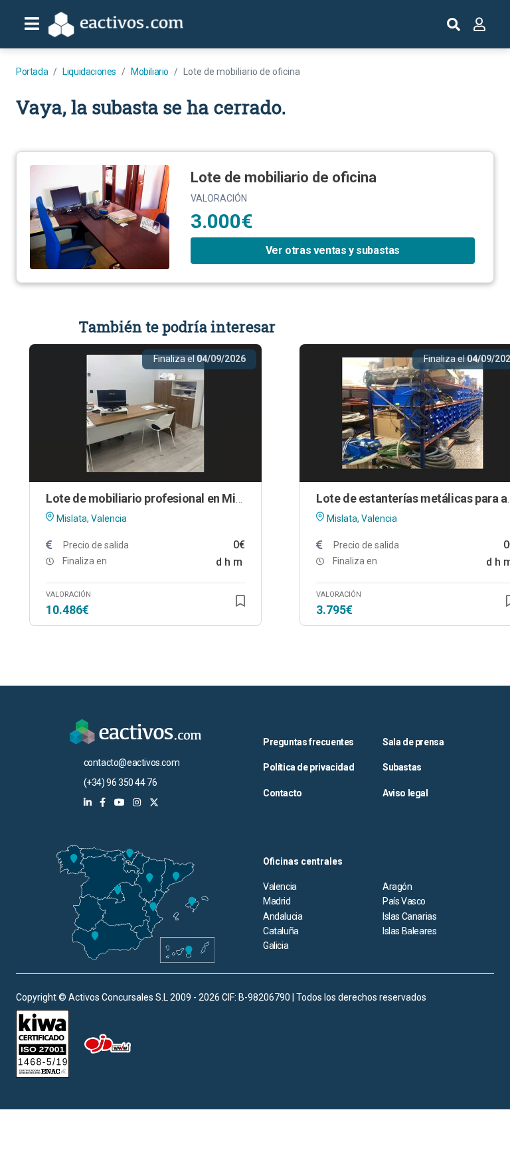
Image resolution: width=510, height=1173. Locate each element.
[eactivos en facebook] (103, 802)
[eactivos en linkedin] (88, 802)
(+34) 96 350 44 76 (120, 782)
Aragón (397, 886)
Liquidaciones (89, 71)
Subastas (402, 767)
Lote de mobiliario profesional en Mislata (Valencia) (182, 498)
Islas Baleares (409, 931)
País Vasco (404, 901)
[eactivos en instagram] (137, 802)
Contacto (282, 793)
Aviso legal (405, 793)
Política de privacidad (308, 767)
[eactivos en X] (154, 802)
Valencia (280, 886)
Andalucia (282, 916)
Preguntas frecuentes (308, 742)
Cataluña (281, 931)
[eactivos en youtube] (119, 802)
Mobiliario (150, 71)
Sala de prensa (413, 742)
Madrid (277, 901)
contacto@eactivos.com (132, 762)
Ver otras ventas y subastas (333, 250)
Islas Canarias (409, 916)
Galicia (275, 945)
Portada (32, 71)
